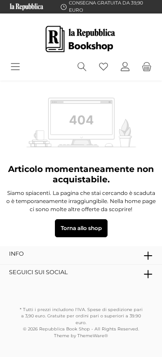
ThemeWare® (92, 335)
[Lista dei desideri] (103, 67)
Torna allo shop (81, 228)
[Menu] (15, 67)
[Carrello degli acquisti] (147, 67)
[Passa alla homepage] (81, 39)
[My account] (125, 67)
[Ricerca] (82, 67)
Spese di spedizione (109, 309)
